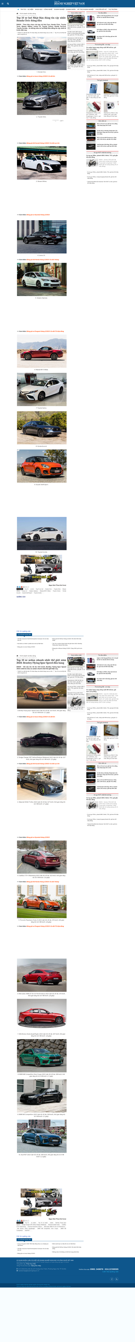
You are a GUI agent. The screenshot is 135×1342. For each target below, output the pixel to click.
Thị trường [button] (113, 9)
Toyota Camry (56, 591)
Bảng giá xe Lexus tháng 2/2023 (26, 647)
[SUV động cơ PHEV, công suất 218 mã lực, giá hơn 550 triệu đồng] (91, 32)
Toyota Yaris (57, 589)
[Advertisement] (41, 197)
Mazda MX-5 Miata (45, 591)
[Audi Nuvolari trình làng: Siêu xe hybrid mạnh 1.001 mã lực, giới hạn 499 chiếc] (91, 147)
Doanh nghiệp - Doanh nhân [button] (65, 9)
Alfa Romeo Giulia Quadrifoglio (26, 1228)
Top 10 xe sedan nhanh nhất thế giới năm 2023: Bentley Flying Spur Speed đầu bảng (67, 644)
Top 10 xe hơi (39, 589)
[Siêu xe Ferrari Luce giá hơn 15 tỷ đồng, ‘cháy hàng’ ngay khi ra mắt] (91, 126)
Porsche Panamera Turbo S (35, 1226)
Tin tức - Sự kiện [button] (27, 9)
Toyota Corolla (38, 593)
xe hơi (32, 589)
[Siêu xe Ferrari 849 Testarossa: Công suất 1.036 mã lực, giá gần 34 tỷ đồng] (91, 140)
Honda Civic (48, 589)
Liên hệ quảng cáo (110, 1271)
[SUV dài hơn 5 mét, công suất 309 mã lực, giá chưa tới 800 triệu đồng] (91, 25)
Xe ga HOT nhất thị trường (102, 152)
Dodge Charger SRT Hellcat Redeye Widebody (34, 1224)
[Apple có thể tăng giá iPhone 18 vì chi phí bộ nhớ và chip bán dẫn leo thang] (91, 18)
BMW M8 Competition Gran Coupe (48, 1228)
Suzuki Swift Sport (27, 593)
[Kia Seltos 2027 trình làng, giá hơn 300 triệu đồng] (91, 39)
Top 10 (26, 589)
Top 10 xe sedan (43, 1222)
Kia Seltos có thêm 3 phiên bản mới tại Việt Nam (30, 643)
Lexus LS (24, 591)
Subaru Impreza (33, 591)
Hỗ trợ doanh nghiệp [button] (85, 9)
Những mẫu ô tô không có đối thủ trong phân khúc (65, 1252)
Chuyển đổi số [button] (101, 9)
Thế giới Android (102, 80)
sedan (51, 1222)
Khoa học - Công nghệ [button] (44, 9)
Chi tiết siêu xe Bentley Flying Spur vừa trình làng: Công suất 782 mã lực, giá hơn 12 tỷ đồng (107, 132)
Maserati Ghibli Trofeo (54, 1224)
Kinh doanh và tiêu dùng (28, 13)
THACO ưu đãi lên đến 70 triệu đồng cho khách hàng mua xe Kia (35, 32)
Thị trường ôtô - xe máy (102, 44)
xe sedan (33, 1222)
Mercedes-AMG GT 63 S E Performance (54, 1226)
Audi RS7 (27, 1230)
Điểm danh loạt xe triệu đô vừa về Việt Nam (63, 1243)
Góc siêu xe (102, 121)
